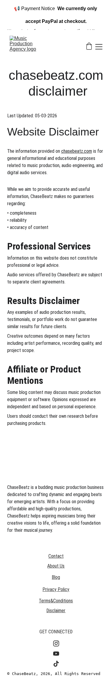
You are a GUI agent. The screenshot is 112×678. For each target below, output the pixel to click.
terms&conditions (56, 601)
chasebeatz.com (76, 151)
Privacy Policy (55, 589)
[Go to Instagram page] (56, 643)
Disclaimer (55, 610)
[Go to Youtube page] (56, 654)
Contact (56, 556)
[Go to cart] (89, 46)
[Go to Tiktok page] (56, 664)
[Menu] (98, 46)
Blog (56, 577)
